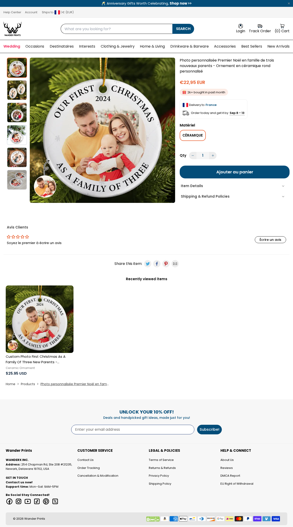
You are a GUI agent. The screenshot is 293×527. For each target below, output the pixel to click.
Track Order (260, 31)
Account (31, 12)
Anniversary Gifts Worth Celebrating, (146, 3)
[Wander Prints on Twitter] (55, 501)
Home (10, 384)
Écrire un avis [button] (270, 239)
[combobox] (116, 29)
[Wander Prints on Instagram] (18, 501)
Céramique (192, 135)
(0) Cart (282, 31)
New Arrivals (278, 46)
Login (240, 31)
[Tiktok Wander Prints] (37, 501)
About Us (227, 460)
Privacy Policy (159, 475)
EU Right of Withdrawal (236, 483)
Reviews (226, 468)
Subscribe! (209, 429)
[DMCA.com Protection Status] (153, 519)
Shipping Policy (160, 483)
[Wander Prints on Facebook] (9, 501)
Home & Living (152, 46)
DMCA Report (230, 475)
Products (28, 384)
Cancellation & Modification (97, 475)
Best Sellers (251, 46)
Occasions (34, 46)
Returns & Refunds (162, 468)
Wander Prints (34, 518)
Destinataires (62, 46)
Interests (87, 46)
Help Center (12, 12)
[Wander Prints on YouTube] (27, 501)
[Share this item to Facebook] (157, 263)
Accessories (225, 46)
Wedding (11, 46)
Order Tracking (88, 468)
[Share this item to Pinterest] (166, 263)
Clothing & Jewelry (118, 46)
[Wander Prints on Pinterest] (46, 501)
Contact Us (85, 460)
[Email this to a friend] (175, 263)
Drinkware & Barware (189, 46)
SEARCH (183, 28)
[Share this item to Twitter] (147, 263)
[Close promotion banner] (289, 3)
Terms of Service (161, 460)
